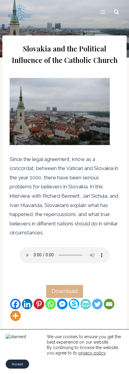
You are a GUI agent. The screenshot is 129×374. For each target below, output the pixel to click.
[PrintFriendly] (85, 304)
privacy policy (92, 353)
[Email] (109, 304)
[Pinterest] (39, 304)
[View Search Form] (116, 12)
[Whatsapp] (50, 304)
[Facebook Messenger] (62, 304)
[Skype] (74, 304)
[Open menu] (102, 12)
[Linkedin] (27, 304)
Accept (17, 364)
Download (65, 291)
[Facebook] (15, 304)
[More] (15, 316)
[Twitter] (97, 304)
